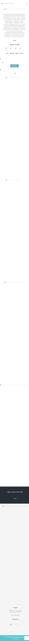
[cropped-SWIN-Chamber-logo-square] (15, 629)
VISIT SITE (14, 65)
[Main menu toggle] (26, 3)
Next (15, 498)
